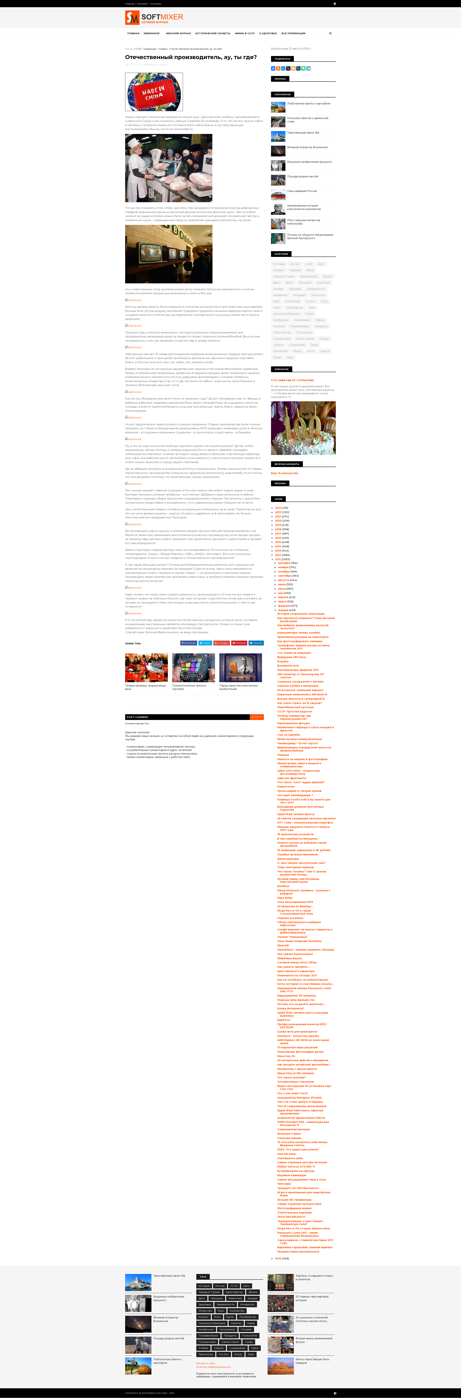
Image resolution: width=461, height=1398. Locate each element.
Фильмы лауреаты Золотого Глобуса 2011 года (303, 828)
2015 (278, 542)
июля (282, 584)
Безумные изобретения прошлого (309, 161)
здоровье (295, 288)
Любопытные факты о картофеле (308, 103)
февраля (284, 605)
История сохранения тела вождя (300, 613)
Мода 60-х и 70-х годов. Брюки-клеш (303, 1228)
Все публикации (293, 33)
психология (304, 332)
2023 (278, 508)
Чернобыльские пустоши (295, 707)
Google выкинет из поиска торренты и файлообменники (304, 931)
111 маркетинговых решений (297, 1047)
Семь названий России (302, 191)
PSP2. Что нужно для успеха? (298, 1149)
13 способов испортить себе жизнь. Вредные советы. (302, 1144)
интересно (281, 295)
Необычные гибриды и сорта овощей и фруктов (305, 729)
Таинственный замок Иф (303, 132)
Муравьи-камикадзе (291, 1175)
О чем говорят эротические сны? (301, 863)
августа (284, 580)
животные (323, 282)
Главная (129, 3)
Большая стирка (289, 1133)
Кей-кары (284, 1183)
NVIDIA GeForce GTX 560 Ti (296, 1166)
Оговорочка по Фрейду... (295, 906)
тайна (314, 344)
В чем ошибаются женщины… (298, 838)
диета (289, 282)
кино (277, 301)
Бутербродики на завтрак (295, 1171)
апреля (283, 597)
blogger (257, 717)
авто (321, 263)
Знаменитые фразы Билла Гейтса (301, 1117)
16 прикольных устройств (295, 834)
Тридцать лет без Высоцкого (298, 1188)
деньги (327, 276)
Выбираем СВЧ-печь (291, 657)
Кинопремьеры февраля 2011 (298, 670)
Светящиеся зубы (290, 1158)
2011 (278, 559)
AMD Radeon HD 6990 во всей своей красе (303, 1041)
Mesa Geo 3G (286, 1056)
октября (284, 571)
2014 (278, 546)
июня (282, 588)
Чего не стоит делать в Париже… (301, 1101)
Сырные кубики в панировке (298, 685)
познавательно (299, 326)
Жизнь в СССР (245, 33)
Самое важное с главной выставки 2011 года (305, 1241)
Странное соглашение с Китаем (300, 681)
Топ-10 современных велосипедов (301, 1106)
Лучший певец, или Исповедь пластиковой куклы (298, 880)
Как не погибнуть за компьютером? (302, 979)
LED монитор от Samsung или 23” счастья (301, 676)
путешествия (282, 338)
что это (224, 1354)
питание (279, 326)
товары (162, 48)
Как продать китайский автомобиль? (303, 1064)
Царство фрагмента (291, 778)
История (279, 263)
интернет (300, 295)
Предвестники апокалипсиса (298, 1251)
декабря (284, 563)
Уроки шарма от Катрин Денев (299, 791)
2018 (278, 529)
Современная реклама (293, 1129)
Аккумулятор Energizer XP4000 (299, 1097)
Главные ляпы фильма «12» (296, 1000)
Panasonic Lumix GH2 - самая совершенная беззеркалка (298, 1234)
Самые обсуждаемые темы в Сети (301, 1179)
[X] (288, 68)
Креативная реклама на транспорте (303, 637)
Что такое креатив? (291, 1077)
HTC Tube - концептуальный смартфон (305, 822)
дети (277, 282)
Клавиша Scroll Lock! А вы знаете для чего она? (303, 801)
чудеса (324, 351)
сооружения (297, 344)
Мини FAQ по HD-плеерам (295, 1073)
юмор (277, 357)
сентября (285, 575)
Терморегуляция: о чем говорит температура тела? (300, 1223)
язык (290, 357)
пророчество (282, 332)
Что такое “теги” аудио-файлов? (301, 782)
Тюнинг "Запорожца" (292, 937)
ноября (283, 567)
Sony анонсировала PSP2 (295, 902)
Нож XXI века (286, 1153)
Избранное (152, 33)
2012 (278, 555)
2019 (278, 525)
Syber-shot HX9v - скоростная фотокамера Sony (298, 772)
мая (281, 593)
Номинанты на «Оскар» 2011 (297, 975)
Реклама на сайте (205, 1363)
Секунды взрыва (289, 1138)
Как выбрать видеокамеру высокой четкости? (302, 627)
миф (312, 307)
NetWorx (283, 886)
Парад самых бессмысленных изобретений (238, 687)
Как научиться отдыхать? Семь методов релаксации (306, 619)
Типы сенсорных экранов (295, 867)
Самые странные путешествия (299, 1204)
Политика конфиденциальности (213, 1367)
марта (282, 601)
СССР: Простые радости (294, 711)
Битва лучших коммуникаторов (299, 739)
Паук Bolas (284, 897)
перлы (320, 319)
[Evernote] (303, 68)
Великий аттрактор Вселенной (307, 147)
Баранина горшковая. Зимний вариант (305, 1247)
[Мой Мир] (283, 68)
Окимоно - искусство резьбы (298, 1036)
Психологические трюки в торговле (189, 687)
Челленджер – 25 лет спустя (297, 743)
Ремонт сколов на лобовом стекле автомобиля (302, 844)
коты (324, 301)
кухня (277, 307)
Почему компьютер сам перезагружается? (294, 717)
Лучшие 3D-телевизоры (294, 1199)
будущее (295, 270)
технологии (281, 351)
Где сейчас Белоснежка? (295, 954)
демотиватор (309, 276)
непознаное (302, 319)
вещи (310, 270)
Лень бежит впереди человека (299, 941)
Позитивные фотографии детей (300, 1051)
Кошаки (282, 661)
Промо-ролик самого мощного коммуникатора (299, 765)
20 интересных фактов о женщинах (302, 1060)
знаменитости (316, 288)
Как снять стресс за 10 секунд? (299, 703)
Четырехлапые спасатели (295, 1081)
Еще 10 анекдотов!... (285, 473)
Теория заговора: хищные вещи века (145, 687)
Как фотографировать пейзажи (299, 641)
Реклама (142, 3)
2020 (279, 520)
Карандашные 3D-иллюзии (296, 995)
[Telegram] (308, 68)
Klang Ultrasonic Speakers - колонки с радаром (303, 892)
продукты (321, 326)
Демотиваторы (288, 858)
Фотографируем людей (294, 1208)
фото (311, 351)
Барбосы (283, 1020)
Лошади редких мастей (302, 176)
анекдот (279, 270)
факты (298, 351)
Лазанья (283, 755)
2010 (278, 1258)
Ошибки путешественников (297, 854)
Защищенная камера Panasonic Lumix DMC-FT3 (304, 990)
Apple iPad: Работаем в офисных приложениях (300, 1112)
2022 (278, 512)
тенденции (149, 48)
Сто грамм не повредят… (295, 652)
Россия (294, 263)
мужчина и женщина (287, 313)
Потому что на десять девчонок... (301, 1004)
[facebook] (335, 3)
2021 (278, 516)
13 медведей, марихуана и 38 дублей (303, 850)
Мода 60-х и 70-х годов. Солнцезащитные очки (295, 912)
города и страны (284, 276)
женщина (305, 282)
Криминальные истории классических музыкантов (304, 207)
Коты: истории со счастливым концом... (305, 984)
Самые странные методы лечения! (302, 1162)
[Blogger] (293, 68)
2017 (278, 533)
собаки (324, 338)
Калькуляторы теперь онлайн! (298, 632)
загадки (278, 288)
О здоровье (268, 33)
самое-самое (305, 338)
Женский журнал (178, 33)
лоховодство (295, 307)
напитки (236, 1323)
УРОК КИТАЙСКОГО (291, 1217)
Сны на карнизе (288, 734)
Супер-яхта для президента (297, 1031)
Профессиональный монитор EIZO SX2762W (302, 1026)
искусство (318, 295)
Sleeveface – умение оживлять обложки (305, 949)
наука (309, 313)
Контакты (156, 3)
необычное (281, 319)
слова (249, 1341)
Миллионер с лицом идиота (297, 1069)
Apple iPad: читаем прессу (296, 814)
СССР (137, 48)
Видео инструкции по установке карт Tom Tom (304, 1087)
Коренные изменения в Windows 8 (302, 694)
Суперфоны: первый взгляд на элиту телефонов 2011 (303, 647)
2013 (278, 550)
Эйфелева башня (289, 958)
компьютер (293, 301)
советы (278, 344)
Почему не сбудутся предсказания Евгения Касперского (310, 236)
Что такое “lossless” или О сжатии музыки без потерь (301, 873)
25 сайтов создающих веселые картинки (306, 818)
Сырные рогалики (290, 918)
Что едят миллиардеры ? (295, 795)
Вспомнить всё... (289, 665)
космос (310, 301)
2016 (278, 538)
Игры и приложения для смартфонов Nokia (303, 1194)
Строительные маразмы (294, 1212)
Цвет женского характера (296, 971)
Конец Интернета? (290, 1008)
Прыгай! (283, 945)
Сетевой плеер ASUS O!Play (297, 962)
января (283, 610)
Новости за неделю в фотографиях (302, 759)
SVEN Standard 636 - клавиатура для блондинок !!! (303, 1123)
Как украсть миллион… (293, 966)
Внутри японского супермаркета (301, 698)
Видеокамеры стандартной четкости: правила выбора (304, 749)
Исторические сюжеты (212, 33)
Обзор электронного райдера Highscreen (299, 924)
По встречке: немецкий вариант (300, 690)
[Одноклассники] (278, 68)
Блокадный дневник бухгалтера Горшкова (300, 808)
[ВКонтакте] (273, 68)
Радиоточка (285, 786)
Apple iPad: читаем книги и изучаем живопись (302, 1014)
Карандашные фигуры (293, 723)
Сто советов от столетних (292, 380)
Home (129, 48)
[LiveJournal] (298, 68)
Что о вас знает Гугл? (292, 1093)
